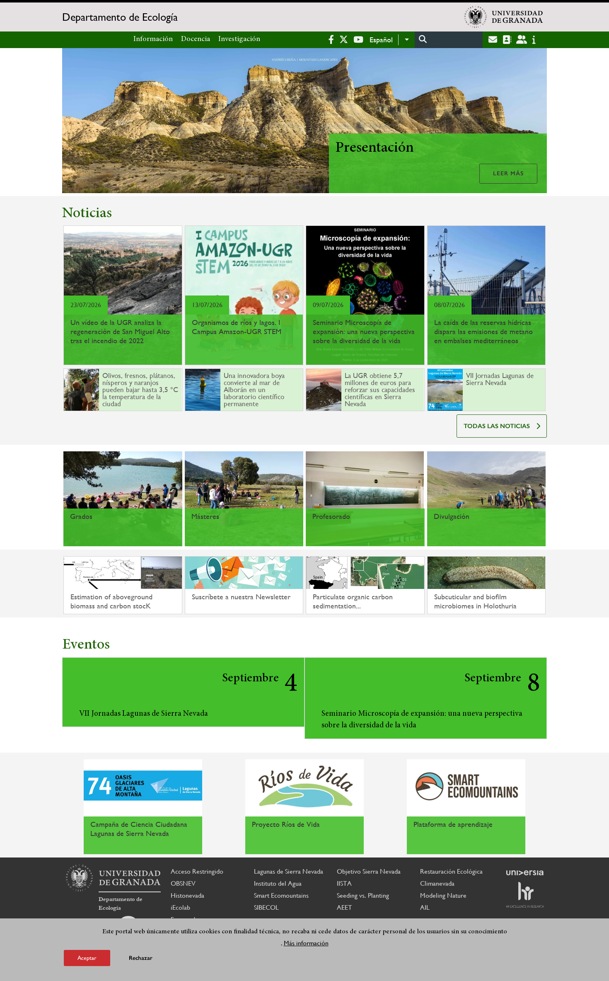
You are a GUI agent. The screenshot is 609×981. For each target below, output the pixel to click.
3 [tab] (311, 187)
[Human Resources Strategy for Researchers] (525, 895)
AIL (425, 907)
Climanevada (437, 883)
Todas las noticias (497, 426)
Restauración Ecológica (451, 871)
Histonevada (187, 895)
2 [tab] (304, 188)
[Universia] (525, 872)
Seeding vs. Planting (363, 895)
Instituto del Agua (278, 883)
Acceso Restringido (197, 871)
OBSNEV (183, 883)
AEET (344, 907)
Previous (72, 122)
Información (153, 39)
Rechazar (140, 958)
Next (537, 122)
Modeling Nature (443, 895)
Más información (306, 943)
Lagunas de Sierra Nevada (288, 871)
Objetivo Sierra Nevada (369, 871)
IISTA (344, 883)
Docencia (195, 39)
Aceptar (87, 957)
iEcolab (180, 907)
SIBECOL (266, 907)
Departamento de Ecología (120, 17)
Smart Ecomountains (281, 895)
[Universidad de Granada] (504, 17)
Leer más (508, 173)
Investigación (239, 39)
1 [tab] (298, 187)
